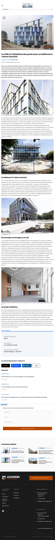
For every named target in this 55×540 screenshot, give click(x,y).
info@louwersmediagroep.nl (45, 501)
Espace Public (5, 505)
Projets (4, 503)
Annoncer (16, 495)
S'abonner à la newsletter (27, 428)
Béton (3, 494)
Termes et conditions (36, 536)
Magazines (16, 492)
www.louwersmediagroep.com (45, 528)
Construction (5, 59)
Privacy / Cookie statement (47, 536)
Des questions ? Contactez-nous (40, 478)
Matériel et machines (4, 499)
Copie (36, 365)
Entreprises (16, 497)
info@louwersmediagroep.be (45, 521)
